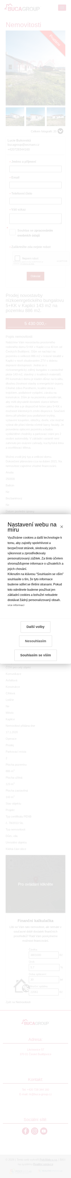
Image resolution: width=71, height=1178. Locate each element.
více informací (16, 605)
